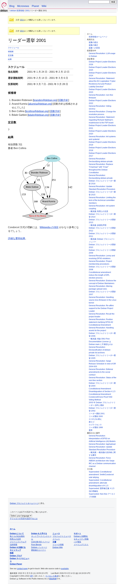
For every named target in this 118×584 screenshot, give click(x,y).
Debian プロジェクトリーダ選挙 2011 (102, 234)
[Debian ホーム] (4, 6)
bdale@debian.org (38, 115)
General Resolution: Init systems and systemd (102, 137)
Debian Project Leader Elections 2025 (102, 68)
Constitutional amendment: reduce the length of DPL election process (100, 275)
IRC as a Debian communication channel (102, 464)
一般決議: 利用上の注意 (98, 211)
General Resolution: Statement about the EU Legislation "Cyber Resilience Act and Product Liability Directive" (102, 82)
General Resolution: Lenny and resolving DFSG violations (102, 257)
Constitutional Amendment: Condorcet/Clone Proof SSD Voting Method (100, 397)
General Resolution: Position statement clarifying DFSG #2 (101, 320)
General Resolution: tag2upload (102, 444)
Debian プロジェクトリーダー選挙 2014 (102, 215)
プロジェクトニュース (62, 536)
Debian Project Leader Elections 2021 (102, 126)
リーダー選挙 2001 (97, 414)
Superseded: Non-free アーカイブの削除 (102, 495)
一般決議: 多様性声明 (97, 225)
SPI (31, 576)
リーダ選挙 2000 (96, 416)
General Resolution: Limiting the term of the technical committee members (102, 200)
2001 (27, 11)
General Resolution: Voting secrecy (100, 107)
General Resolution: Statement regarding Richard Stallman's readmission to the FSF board (101, 120)
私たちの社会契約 (17, 536)
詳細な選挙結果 (16, 238)
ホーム (12, 529)
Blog (11, 6)
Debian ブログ (16, 556)
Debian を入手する (39, 533)
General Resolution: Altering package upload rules (100, 287)
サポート (77, 533)
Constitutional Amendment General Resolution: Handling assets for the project (101, 328)
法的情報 (13, 545)
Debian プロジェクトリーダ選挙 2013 (102, 221)
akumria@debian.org (40, 104)
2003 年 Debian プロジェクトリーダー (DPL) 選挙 (102, 403)
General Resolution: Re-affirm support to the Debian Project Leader (101, 308)
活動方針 (63, 100)
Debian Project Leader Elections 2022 (102, 101)
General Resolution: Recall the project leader (101, 315)
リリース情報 (58, 545)
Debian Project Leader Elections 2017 (102, 154)
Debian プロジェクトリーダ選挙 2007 (102, 293)
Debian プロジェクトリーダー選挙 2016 (102, 182)
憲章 (90, 430)
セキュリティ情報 (81, 539)
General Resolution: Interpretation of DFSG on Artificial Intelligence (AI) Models (102, 438)
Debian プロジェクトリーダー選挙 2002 (102, 409)
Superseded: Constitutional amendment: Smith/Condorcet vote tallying (101, 474)
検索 (12, 553)
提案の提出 (93, 42)
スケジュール (13, 48)
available (65, 569)
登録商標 (53, 579)
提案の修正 (93, 45)
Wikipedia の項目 (49, 227)
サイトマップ (15, 550)
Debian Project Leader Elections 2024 (102, 74)
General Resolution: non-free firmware (101, 96)
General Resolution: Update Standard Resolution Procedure (102, 187)
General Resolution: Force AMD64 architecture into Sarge (101, 459)
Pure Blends (36, 545)
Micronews (23, 6)
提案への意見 (94, 48)
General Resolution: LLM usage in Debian (102, 54)
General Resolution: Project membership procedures (100, 262)
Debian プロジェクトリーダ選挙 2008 (102, 268)
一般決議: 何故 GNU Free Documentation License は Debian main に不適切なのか (101, 341)
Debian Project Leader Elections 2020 (102, 132)
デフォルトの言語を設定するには (23, 519)
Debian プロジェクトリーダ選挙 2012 (102, 229)
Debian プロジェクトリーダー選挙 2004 (102, 384)
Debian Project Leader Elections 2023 (102, 90)
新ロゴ (91, 422)
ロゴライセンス (95, 425)
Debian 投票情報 (17, 11)
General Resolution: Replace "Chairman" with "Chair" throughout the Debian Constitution (101, 168)
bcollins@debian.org (37, 111)
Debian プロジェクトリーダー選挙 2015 (102, 193)
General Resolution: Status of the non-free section (102, 379)
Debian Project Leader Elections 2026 (102, 63)
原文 (22, 20)
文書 (54, 542)
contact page (22, 569)
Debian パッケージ (39, 547)
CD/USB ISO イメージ (40, 542)
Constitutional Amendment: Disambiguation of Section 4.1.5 (102, 390)
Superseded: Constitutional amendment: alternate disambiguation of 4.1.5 (100, 483)
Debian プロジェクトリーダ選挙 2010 (102, 246)
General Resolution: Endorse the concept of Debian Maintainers (102, 282)
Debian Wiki (58, 547)
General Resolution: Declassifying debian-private (101, 160)
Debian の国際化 (81, 536)
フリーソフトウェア (18, 542)
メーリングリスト (81, 545)
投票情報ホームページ (98, 37)
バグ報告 (77, 542)
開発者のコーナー (38, 550)
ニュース (56, 533)
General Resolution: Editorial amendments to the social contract (101, 372)
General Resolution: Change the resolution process (102, 113)
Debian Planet (16, 564)
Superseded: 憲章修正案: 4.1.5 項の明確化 (101, 489)
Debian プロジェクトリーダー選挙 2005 (102, 356)
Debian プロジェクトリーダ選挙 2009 (102, 251)
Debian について (17, 533)
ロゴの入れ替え (95, 419)
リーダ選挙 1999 (96, 427)
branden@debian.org (45, 100)
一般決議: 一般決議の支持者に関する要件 (102, 453)
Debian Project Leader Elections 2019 (102, 143)
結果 (10, 59)
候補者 (11, 51)
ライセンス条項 (51, 576)
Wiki (44, 6)
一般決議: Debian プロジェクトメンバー (102, 240)
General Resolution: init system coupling (102, 207)
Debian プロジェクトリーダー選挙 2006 (102, 334)
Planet (35, 6)
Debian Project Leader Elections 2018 (102, 149)
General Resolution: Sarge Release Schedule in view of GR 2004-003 (102, 364)
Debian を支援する (18, 547)
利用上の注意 (15, 539)
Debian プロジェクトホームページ (24, 503)
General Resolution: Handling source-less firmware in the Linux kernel (102, 300)
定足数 (11, 55)
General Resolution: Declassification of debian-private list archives (100, 350)
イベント (56, 539)
